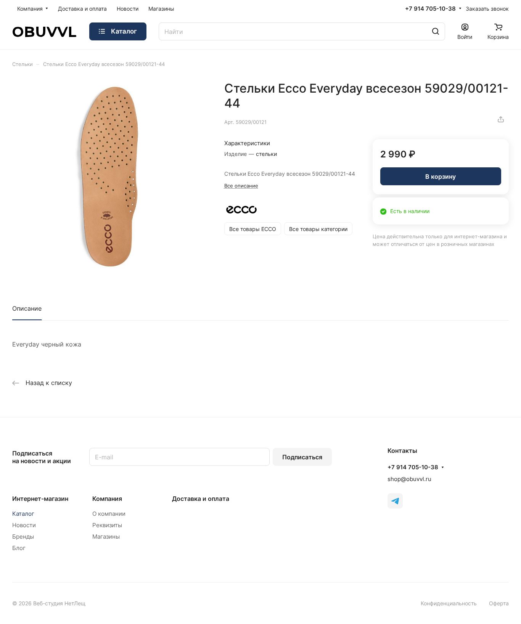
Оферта (499, 603)
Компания (107, 498)
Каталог (23, 513)
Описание (27, 308)
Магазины (106, 536)
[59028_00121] (110, 179)
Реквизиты (107, 525)
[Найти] (435, 31)
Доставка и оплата (200, 498)
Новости (24, 525)
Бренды (23, 536)
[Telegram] (395, 501)
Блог (19, 548)
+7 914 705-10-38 (430, 8)
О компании (108, 513)
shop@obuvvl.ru (409, 479)
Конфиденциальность (449, 603)
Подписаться (302, 457)
